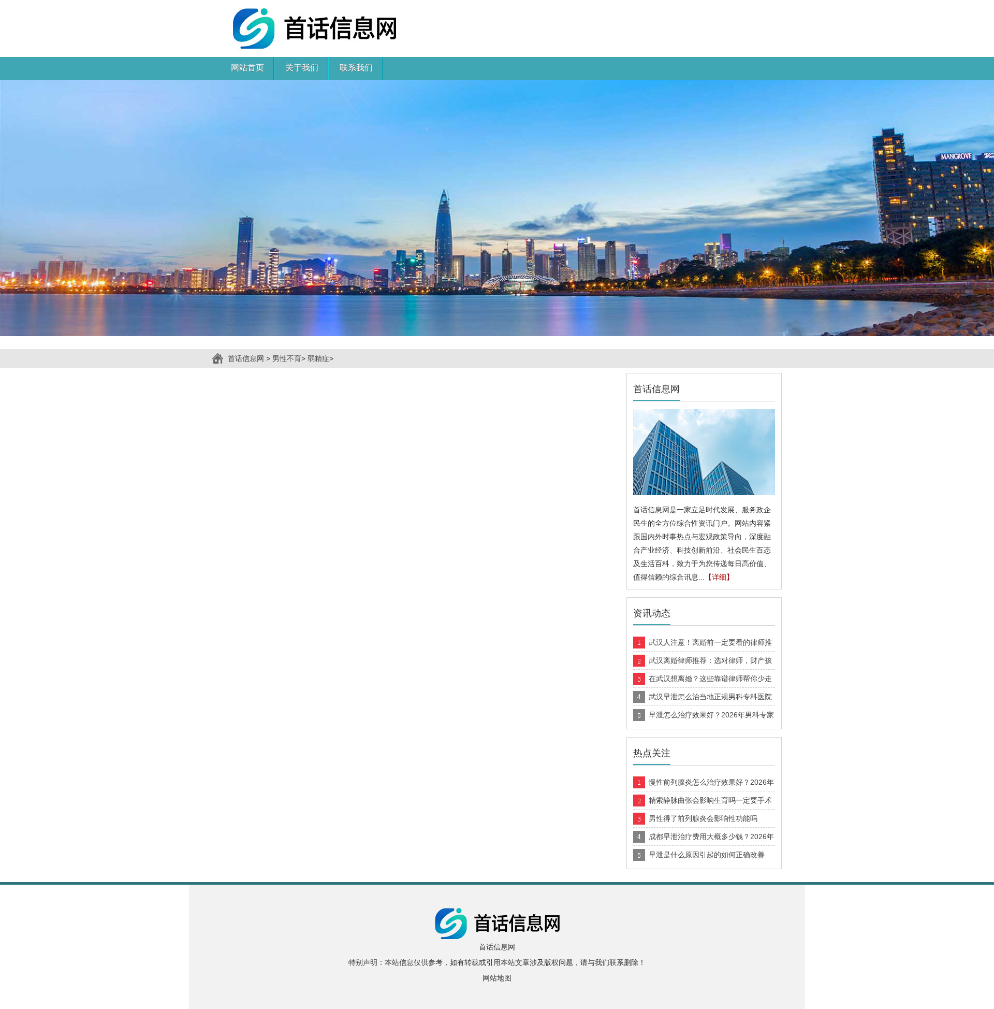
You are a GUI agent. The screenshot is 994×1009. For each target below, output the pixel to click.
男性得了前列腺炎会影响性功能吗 (703, 818)
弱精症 (318, 358)
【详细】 (719, 577)
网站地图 (497, 978)
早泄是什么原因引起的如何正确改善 (707, 855)
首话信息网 (246, 358)
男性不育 (286, 358)
